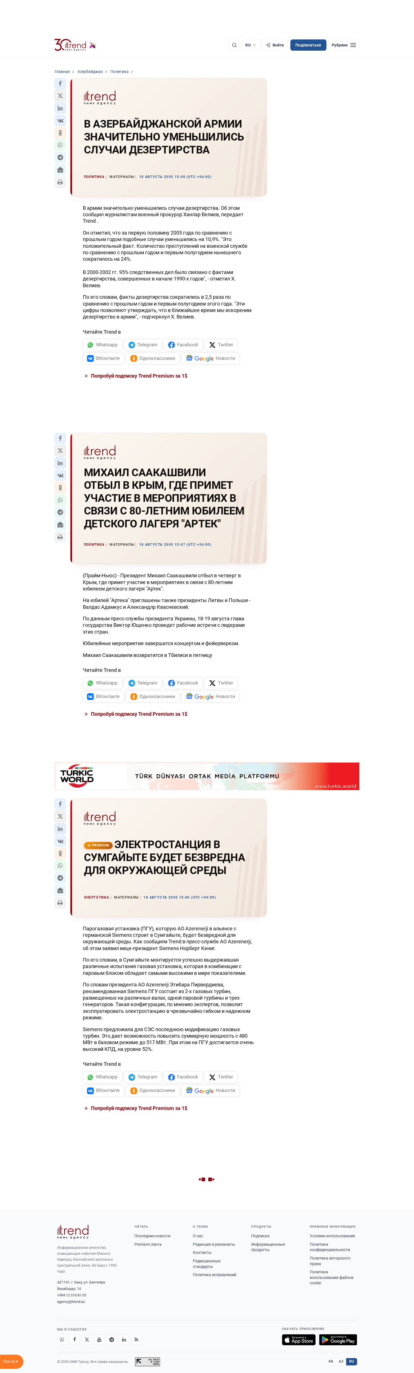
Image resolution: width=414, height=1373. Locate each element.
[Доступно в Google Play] (338, 1339)
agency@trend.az (71, 1302)
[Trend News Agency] (73, 1232)
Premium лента (148, 1244)
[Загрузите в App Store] (299, 1339)
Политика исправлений (214, 1274)
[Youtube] (99, 1340)
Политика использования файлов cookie (331, 1277)
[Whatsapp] (62, 1340)
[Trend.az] (75, 45)
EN (331, 1361)
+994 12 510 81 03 (71, 1295)
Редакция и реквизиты (214, 1244)
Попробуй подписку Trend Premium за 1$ (138, 376)
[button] (60, 83)
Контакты (202, 1252)
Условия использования (332, 1236)
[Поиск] (234, 45)
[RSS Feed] (137, 1340)
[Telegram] (112, 1340)
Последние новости (152, 1236)
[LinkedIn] (124, 1340)
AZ (341, 1361)
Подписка (260, 1236)
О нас (198, 1236)
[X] (87, 1340)
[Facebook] (75, 1340)
